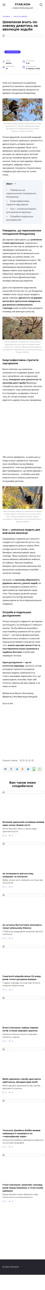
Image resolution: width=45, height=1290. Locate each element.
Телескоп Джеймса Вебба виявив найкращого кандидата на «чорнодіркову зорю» (21, 1133)
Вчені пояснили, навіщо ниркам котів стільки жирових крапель (20, 1029)
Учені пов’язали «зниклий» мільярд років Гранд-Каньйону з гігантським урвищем (22, 1188)
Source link (7, 703)
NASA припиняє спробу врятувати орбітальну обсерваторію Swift (21, 1080)
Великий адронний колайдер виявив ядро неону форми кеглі (23, 823)
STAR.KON (22, 4)
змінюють (19, 86)
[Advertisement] (22, 428)
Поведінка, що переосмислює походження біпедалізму (21, 193)
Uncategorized (12, 52)
